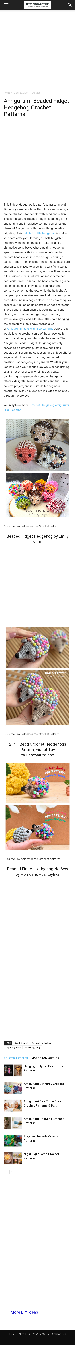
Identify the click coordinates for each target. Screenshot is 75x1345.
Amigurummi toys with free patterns (29, 328)
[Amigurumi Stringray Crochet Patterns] (13, 1088)
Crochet (36, 92)
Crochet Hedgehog (41, 1042)
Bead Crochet (21, 1042)
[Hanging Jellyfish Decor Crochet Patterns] (13, 1070)
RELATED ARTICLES (16, 1058)
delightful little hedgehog (39, 233)
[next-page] (11, 1172)
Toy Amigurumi (13, 1047)
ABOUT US (24, 1334)
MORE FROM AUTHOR (45, 1058)
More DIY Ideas (24, 1312)
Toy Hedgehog (32, 1047)
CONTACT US (59, 1334)
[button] (6, 5)
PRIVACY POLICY (41, 1334)
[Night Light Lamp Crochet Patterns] (13, 1158)
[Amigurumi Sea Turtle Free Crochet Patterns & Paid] (13, 1105)
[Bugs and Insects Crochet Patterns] (13, 1140)
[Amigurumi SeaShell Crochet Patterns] (13, 1123)
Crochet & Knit (20, 92)
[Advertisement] (37, 49)
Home (7, 92)
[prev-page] (6, 1172)
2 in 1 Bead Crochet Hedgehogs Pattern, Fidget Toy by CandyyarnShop (37, 749)
